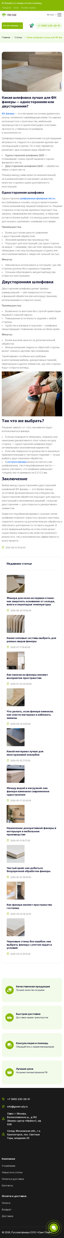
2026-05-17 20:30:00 (20, 800)
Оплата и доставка (13, 1178)
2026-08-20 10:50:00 (20, 610)
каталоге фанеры (17, 461)
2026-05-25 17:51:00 (20, 760)
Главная (6, 37)
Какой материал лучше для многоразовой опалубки (25, 753)
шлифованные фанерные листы (37, 198)
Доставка (7, 1216)
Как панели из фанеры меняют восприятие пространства (27, 676)
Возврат (6, 1209)
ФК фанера (8, 113)
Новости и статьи (12, 1172)
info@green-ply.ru (17, 1106)
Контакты (7, 1185)
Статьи (18, 37)
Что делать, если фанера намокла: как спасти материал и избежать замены (30, 714)
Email (16, 7)
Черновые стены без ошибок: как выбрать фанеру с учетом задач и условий (29, 944)
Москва (50, 15)
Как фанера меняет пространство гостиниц (29, 906)
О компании (8, 1165)
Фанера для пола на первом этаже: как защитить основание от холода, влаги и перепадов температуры (31, 601)
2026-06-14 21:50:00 (20, 724)
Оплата (6, 1202)
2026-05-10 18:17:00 (20, 840)
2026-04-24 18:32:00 (20, 914)
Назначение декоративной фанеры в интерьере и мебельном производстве (31, 831)
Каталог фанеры (10, 25)
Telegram (6, 7)
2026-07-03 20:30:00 (21, 684)
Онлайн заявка (28, 7)
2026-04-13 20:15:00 (20, 954)
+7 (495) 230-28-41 (48, 25)
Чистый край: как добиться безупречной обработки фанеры (28, 869)
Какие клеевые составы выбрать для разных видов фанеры (31, 639)
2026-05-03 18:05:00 (20, 877)
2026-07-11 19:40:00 (20, 647)
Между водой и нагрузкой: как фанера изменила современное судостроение (28, 791)
